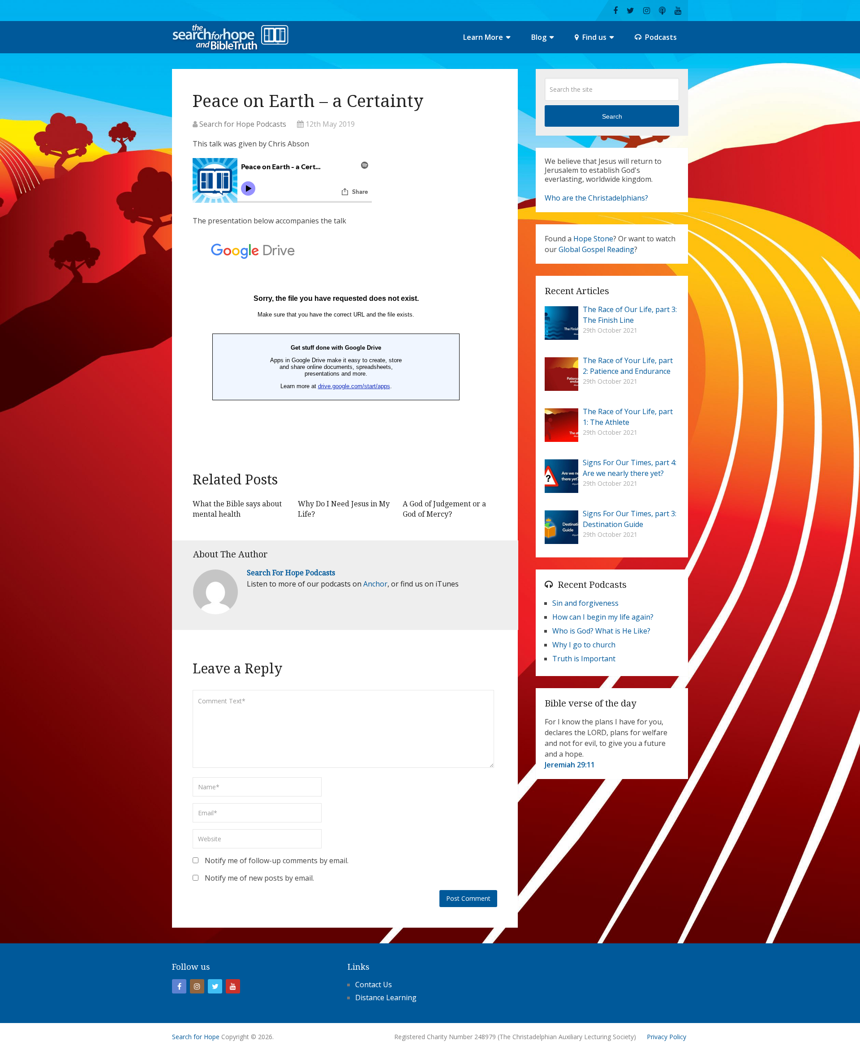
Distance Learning (386, 997)
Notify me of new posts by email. (259, 878)
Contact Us (373, 984)
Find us (593, 37)
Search (612, 116)
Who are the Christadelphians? (596, 198)
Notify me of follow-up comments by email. (276, 860)
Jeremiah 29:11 (570, 765)
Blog (538, 37)
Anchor (375, 584)
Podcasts (660, 37)
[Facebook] (179, 986)
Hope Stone (593, 239)
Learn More (483, 37)
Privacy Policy (666, 1036)
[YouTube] (233, 986)
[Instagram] (197, 986)
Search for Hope (195, 1036)
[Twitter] (215, 986)
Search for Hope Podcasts (242, 124)
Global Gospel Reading (596, 249)
